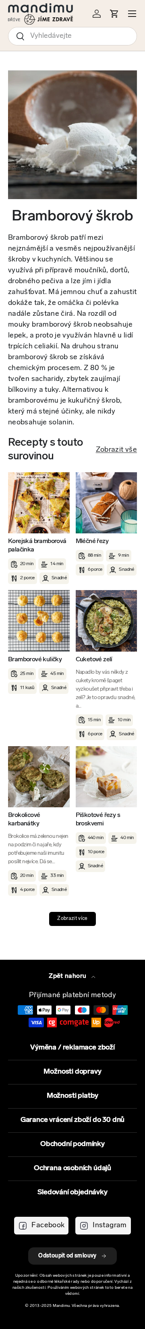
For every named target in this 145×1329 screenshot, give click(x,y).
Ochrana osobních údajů (72, 1168)
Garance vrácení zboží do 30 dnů (72, 1120)
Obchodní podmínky (72, 1144)
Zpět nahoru (68, 976)
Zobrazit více (72, 918)
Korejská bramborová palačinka (37, 545)
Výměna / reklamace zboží (72, 1047)
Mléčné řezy (92, 541)
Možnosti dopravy (72, 1072)
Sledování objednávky (72, 1192)
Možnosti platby (72, 1096)
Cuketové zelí (94, 659)
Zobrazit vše (116, 450)
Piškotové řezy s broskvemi (98, 819)
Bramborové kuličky (35, 659)
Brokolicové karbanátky (24, 819)
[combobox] (72, 36)
